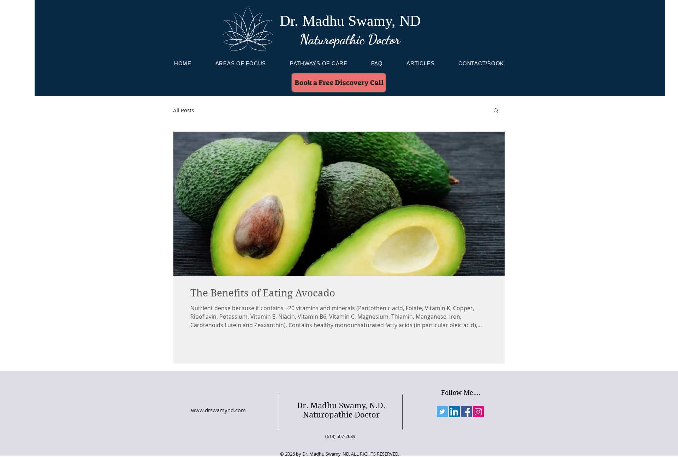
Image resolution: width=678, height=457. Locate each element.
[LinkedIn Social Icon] (454, 411)
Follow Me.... (460, 392)
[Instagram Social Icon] (478, 411)
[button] (496, 111)
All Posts (183, 110)
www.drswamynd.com (218, 410)
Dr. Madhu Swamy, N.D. (341, 405)
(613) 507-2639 (340, 436)
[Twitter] (442, 411)
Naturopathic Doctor (350, 39)
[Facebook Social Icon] (466, 411)
